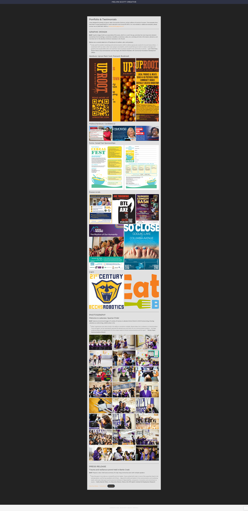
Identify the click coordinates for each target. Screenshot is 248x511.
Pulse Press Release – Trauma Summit (98, 486)
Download (111, 486)
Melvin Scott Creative (124, 2)
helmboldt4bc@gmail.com (116, 26)
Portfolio (135, 507)
